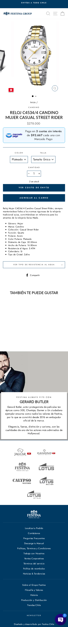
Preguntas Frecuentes (34, 538)
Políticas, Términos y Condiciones (34, 548)
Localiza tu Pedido (34, 528)
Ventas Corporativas (34, 558)
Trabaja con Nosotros (34, 553)
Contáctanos (34, 533)
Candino (33, 107)
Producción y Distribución (34, 600)
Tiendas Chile (34, 605)
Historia (34, 595)
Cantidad (34, 167)
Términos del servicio (34, 563)
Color (19, 153)
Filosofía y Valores (34, 590)
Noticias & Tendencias (34, 573)
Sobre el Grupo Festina (34, 585)
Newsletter (34, 615)
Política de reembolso (34, 568)
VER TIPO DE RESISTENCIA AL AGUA (34, 264)
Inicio (33, 102)
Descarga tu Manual (34, 543)
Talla (43, 153)
